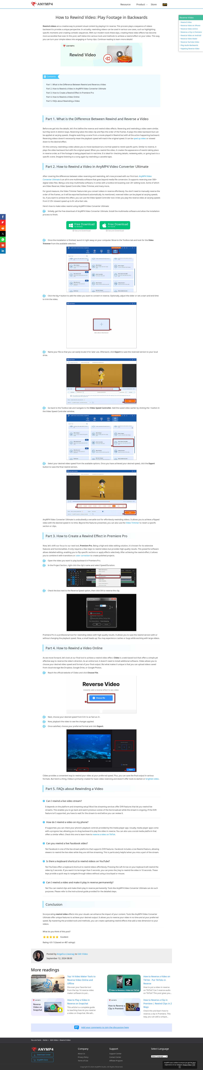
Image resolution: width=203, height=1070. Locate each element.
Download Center (44, 1055)
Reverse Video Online (189, 29)
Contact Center (115, 1057)
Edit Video (83, 954)
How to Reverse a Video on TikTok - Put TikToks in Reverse (156, 980)
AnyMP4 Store (42, 1060)
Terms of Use (83, 1061)
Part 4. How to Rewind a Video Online (62, 97)
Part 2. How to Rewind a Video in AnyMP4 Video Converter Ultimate (76, 88)
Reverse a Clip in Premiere (191, 32)
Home (45, 1040)
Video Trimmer (132, 523)
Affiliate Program (116, 1061)
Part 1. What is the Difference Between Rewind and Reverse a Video (76, 84)
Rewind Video (186, 22)
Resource (125, 4)
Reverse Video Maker (189, 39)
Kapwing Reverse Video (190, 48)
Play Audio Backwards (189, 45)
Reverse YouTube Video (190, 42)
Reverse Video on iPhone (190, 25)
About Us (81, 1053)
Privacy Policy (83, 1057)
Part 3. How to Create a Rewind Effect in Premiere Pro (70, 92)
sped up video (139, 138)
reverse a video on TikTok (104, 834)
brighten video (152, 779)
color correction (83, 555)
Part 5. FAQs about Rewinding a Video (63, 101)
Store (154, 4)
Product (140, 4)
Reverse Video (187, 17)
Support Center (115, 1053)
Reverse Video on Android (191, 35)
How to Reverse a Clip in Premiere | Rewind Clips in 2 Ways (157, 1003)
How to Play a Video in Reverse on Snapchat (78, 1002)
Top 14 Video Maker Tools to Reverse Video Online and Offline (81, 980)
